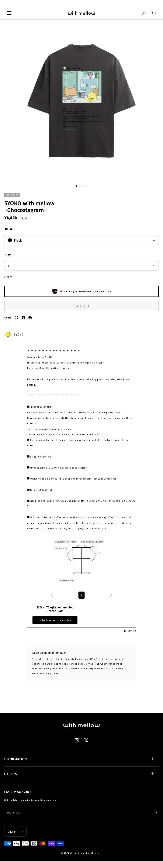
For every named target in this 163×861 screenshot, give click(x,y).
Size (8, 254)
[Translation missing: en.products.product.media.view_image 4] (86, 186)
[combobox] (81, 595)
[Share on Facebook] (23, 317)
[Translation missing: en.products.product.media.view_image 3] (83, 186)
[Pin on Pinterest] (30, 317)
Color (8, 229)
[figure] (52, 595)
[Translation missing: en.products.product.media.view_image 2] (80, 186)
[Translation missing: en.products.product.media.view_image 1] (76, 186)
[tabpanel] (81, 440)
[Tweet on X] (16, 317)
